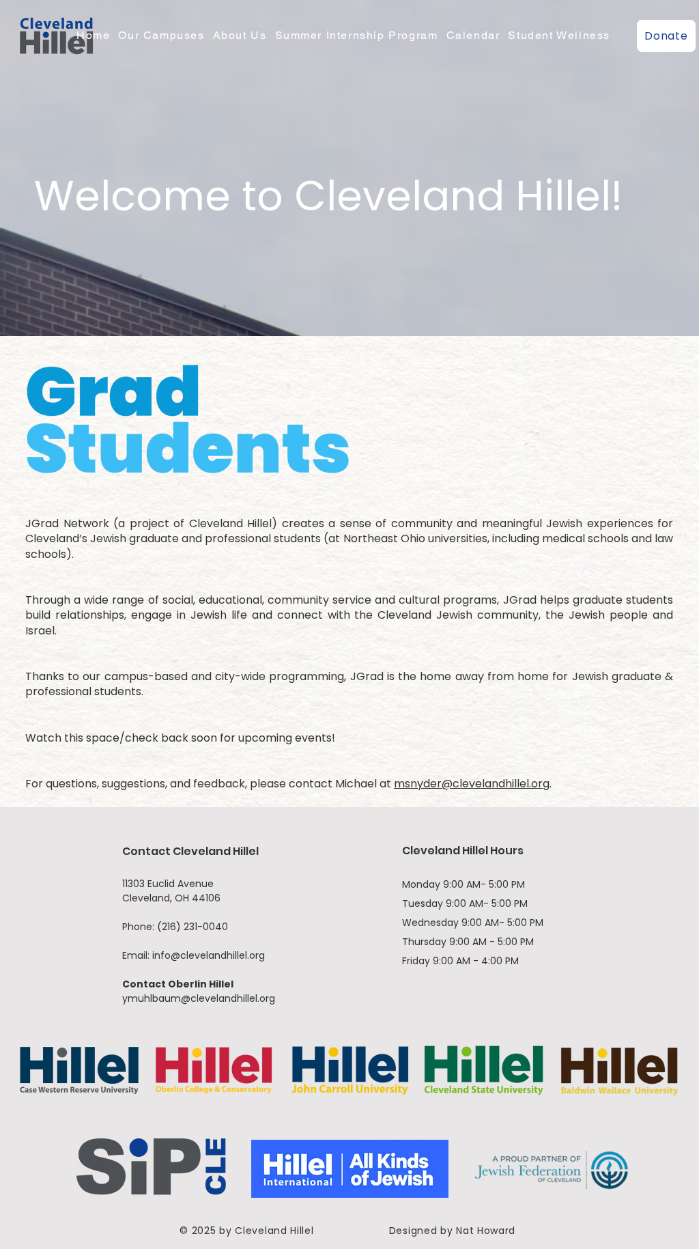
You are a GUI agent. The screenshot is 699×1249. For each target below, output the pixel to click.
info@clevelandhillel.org (208, 955)
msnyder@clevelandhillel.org (472, 783)
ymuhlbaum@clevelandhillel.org (198, 998)
